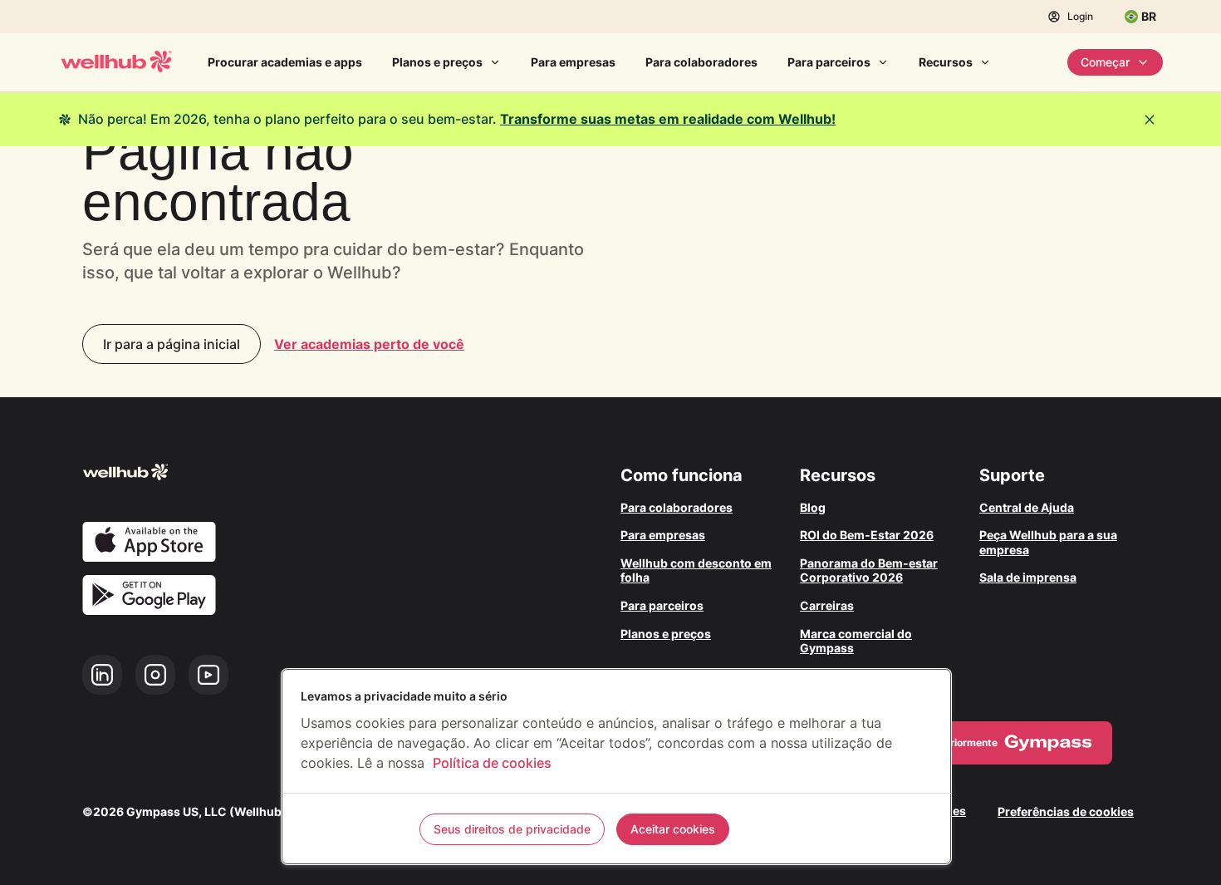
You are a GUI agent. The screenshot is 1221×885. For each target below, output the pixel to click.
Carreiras (827, 605)
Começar (1105, 62)
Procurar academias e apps (285, 62)
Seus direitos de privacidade (512, 829)
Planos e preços (437, 62)
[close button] (1149, 119)
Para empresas (573, 62)
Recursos (946, 62)
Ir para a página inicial (171, 344)
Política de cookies (492, 763)
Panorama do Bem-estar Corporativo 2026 (869, 570)
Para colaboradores (701, 62)
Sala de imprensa (1027, 577)
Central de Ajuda (1026, 507)
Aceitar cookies (672, 829)
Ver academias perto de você (369, 344)
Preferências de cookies (1066, 811)
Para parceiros (828, 62)
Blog (813, 507)
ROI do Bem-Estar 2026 (867, 535)
